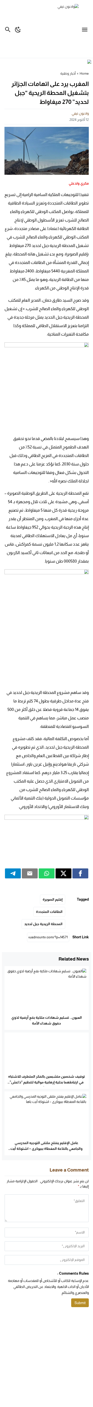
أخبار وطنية (68, 73)
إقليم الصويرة (52, 899)
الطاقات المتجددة (49, 912)
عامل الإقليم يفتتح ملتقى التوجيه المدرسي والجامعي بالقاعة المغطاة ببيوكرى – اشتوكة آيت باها (46, 1148)
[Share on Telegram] (13, 873)
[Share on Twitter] (63, 873)
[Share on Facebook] (80, 873)
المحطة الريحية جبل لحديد (43, 924)
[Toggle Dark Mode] (18, 29)
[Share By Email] (29, 873)
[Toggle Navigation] (86, 29)
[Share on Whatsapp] (46, 873)
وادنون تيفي (80, 113)
